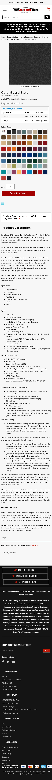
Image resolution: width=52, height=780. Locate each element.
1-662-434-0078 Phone (10, 703)
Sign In (4, 763)
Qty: (3, 187)
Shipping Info (6, 750)
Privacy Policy (27, 774)
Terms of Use (39, 774)
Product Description (13, 216)
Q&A (34, 216)
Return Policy (6, 754)
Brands (4, 733)
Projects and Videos (9, 730)
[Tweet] (2, 204)
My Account (6, 760)
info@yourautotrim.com (10, 713)
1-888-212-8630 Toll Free (10, 700)
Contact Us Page (8, 707)
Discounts (5, 757)
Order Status (6, 737)
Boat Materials (12, 37)
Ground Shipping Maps (10, 747)
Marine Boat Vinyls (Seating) (30, 37)
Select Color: (6, 127)
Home (3, 37)
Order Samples (7, 727)
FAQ (3, 724)
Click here (33, 545)
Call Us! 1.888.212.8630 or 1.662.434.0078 (26, 2)
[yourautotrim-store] (26, 10)
